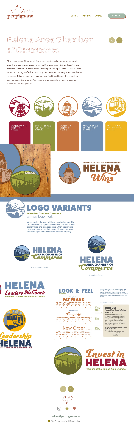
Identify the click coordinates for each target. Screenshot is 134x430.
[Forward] (119, 40)
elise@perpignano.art (67, 416)
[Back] (112, 40)
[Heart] (74, 408)
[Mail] (67, 408)
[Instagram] (59, 408)
